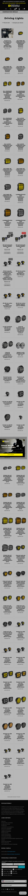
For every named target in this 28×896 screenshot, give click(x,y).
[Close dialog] (24, 440)
